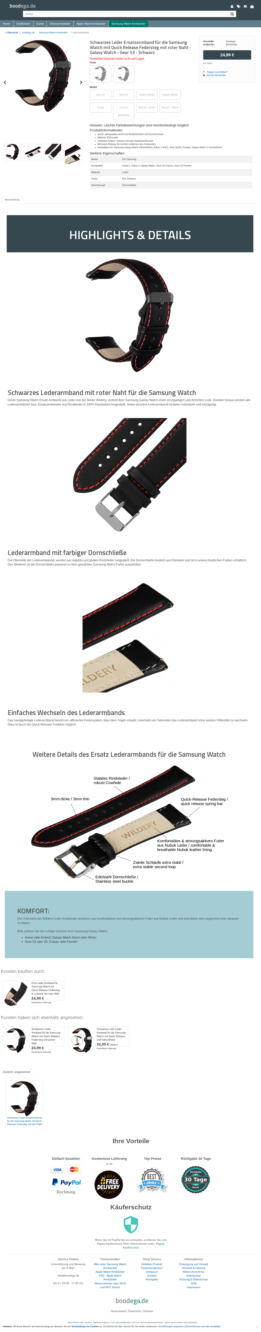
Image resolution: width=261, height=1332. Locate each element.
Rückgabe (152, 1279)
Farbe (93, 62)
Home (6, 23)
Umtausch (152, 1271)
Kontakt (151, 1275)
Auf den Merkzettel (216, 75)
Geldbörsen (23, 23)
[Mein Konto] (232, 6)
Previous (5, 82)
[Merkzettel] (238, 6)
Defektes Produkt (151, 1264)
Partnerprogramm (152, 1267)
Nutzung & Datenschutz (193, 1279)
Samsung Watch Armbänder (128, 23)
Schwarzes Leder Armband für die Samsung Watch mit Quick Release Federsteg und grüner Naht (46, 1036)
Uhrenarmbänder (60, 23)
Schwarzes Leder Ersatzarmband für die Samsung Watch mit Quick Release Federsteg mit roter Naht (24, 1121)
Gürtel (40, 23)
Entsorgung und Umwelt (193, 1264)
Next (81, 82)
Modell (93, 87)
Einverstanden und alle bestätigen (203, 1326)
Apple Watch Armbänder (91, 23)
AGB (193, 1283)
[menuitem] (232, 6)
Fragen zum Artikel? (217, 72)
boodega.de (28, 32)
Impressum (193, 1287)
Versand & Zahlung (193, 1267)
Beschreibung (12, 199)
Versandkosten (123, 1322)
